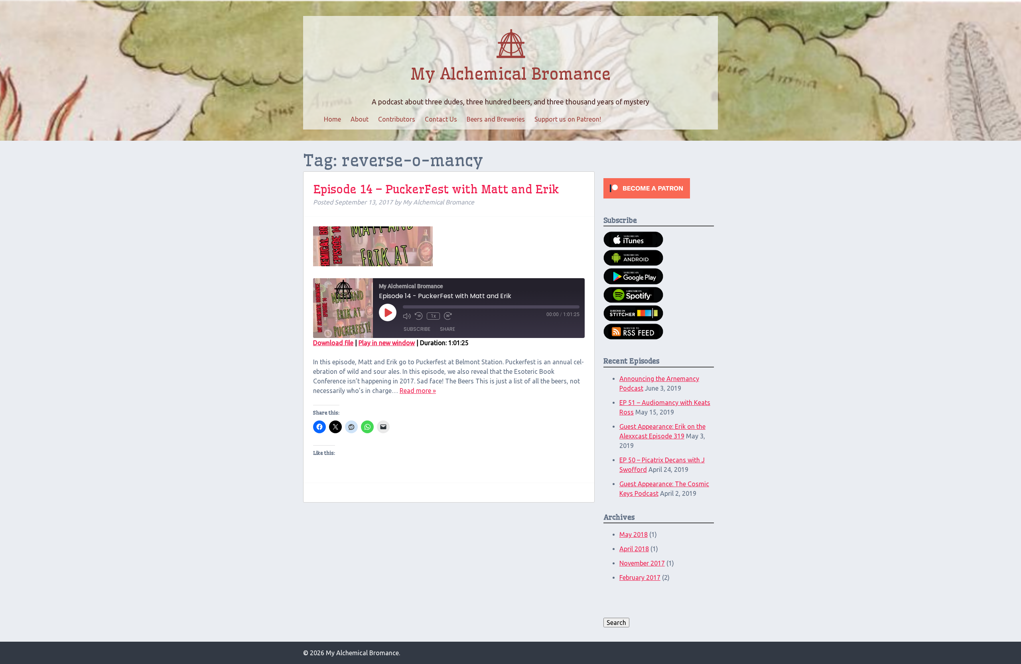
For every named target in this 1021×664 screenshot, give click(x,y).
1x (433, 316)
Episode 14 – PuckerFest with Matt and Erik (436, 189)
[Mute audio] (407, 316)
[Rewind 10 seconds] (419, 316)
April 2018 (634, 548)
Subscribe (417, 329)
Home (332, 119)
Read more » (418, 390)
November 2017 (642, 563)
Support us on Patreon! (567, 119)
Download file (333, 342)
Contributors (396, 119)
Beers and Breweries (496, 119)
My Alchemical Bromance (510, 74)
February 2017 (639, 577)
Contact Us (441, 119)
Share (447, 329)
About (360, 119)
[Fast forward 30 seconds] (448, 316)
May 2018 (633, 534)
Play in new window (387, 342)
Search (616, 622)
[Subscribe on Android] (633, 263)
